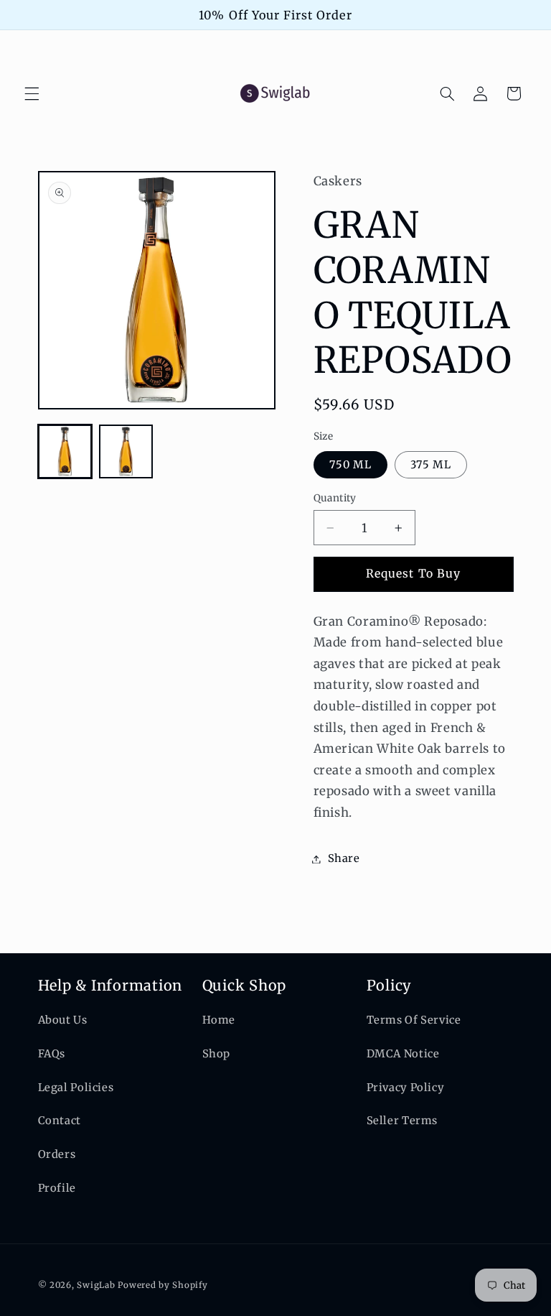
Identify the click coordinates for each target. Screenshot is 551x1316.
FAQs (52, 1053)
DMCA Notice (403, 1053)
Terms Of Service (414, 1020)
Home (219, 1020)
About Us (63, 1020)
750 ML (350, 464)
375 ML (430, 464)
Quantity (335, 498)
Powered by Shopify (162, 1285)
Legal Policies (76, 1087)
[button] (31, 93)
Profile (57, 1188)
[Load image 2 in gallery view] (126, 451)
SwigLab (96, 1285)
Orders (57, 1154)
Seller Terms (402, 1120)
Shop (216, 1053)
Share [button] (344, 858)
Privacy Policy (406, 1087)
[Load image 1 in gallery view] (65, 451)
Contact (59, 1120)
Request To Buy (413, 573)
